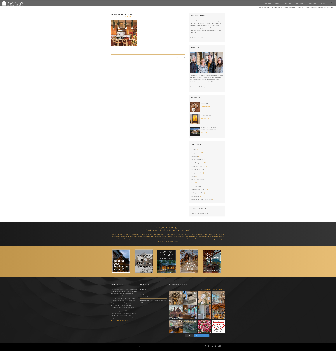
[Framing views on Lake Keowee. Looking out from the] (176, 312)
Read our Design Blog (196, 37)
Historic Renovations (197, 159)
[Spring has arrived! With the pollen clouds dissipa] (190, 312)
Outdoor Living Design (197, 179)
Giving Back (194, 156)
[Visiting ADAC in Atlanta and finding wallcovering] (204, 298)
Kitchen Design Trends (197, 169)
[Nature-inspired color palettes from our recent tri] (204, 326)
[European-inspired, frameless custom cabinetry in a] (176, 326)
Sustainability (195, 196)
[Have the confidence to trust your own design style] (218, 326)
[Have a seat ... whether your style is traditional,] (190, 298)
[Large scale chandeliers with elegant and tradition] (218, 298)
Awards (193, 149)
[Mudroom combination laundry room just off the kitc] (204, 312)
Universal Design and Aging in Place (201, 199)
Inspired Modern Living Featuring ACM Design (153, 300)
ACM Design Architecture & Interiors (264, 7)
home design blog (205, 23)
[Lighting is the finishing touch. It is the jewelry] (176, 298)
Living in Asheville (196, 173)
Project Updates (196, 186)
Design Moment (196, 153)
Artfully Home (206, 115)
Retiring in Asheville (196, 193)
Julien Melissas (117, 17)
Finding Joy (204, 103)
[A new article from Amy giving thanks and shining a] (190, 326)
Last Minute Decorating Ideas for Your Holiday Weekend (309, 7)
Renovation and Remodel (198, 189)
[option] (122, 261)
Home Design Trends (279, 7)
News (193, 176)
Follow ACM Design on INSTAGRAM (214, 289)
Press (193, 183)
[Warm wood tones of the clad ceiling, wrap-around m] (218, 312)
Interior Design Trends (290, 7)
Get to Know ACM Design (198, 87)
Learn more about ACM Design (120, 320)
